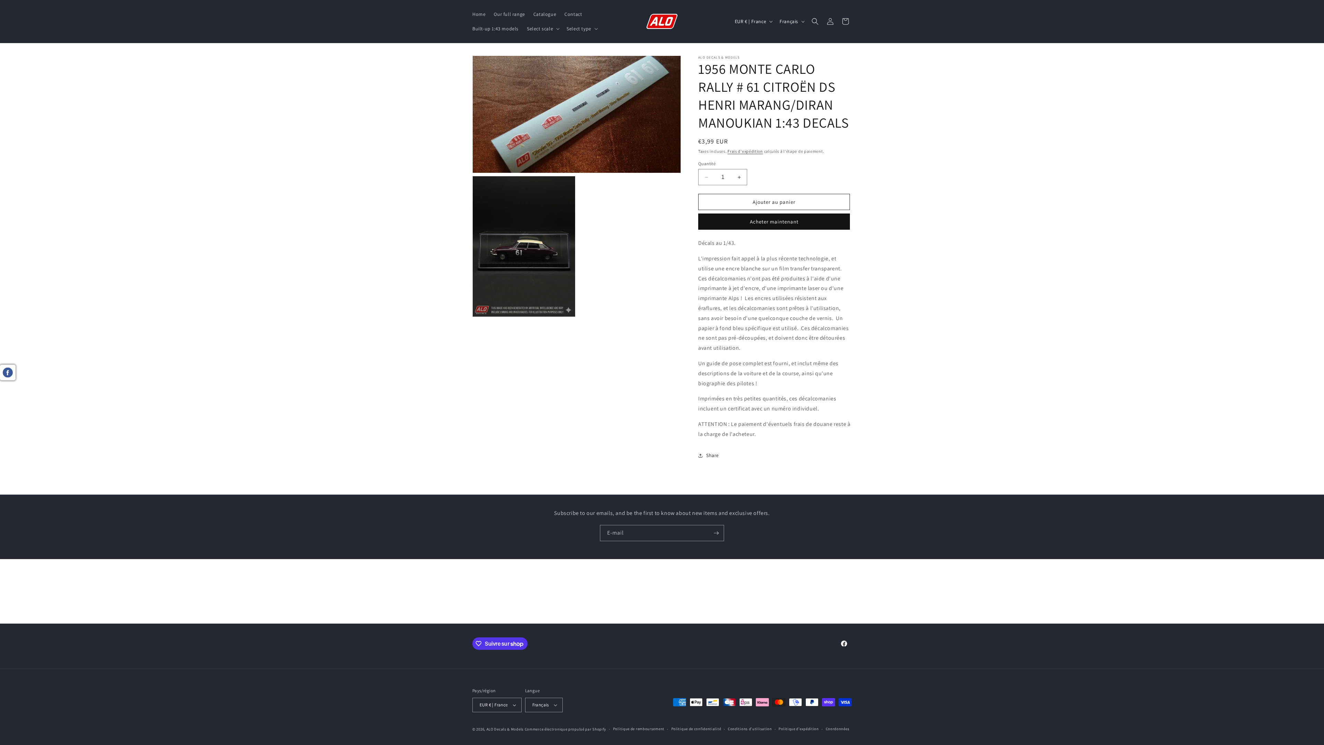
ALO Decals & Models (505, 729)
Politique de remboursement (638, 728)
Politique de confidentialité (696, 728)
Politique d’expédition (799, 728)
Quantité (706, 164)
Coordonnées (838, 728)
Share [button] (712, 455)
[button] (542, 28)
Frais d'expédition (745, 151)
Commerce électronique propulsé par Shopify (565, 729)
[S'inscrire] (716, 533)
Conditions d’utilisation (750, 728)
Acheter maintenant (774, 221)
